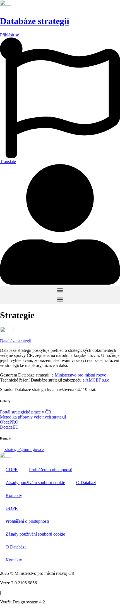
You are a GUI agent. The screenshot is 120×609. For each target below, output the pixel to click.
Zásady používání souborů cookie (35, 482)
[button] (60, 290)
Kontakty (14, 495)
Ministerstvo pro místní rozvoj (81, 375)
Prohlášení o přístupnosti (50, 469)
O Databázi (86, 482)
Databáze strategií (34, 21)
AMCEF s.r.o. (98, 380)
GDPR (12, 469)
